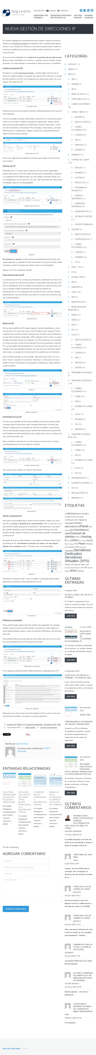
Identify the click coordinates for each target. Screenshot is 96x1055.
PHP (73, 330)
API (73, 89)
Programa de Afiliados (82, 372)
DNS (76, 140)
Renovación (82, 547)
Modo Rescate (78, 302)
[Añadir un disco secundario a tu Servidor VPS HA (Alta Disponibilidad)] (55, 780)
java (69, 540)
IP (24, 724)
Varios (71, 69)
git (80, 537)
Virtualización (78, 493)
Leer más (71, 616)
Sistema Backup (78, 478)
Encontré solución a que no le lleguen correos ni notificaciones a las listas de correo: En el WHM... (78, 903)
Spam (83, 564)
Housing (89, 15)
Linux (74, 292)
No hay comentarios (48, 727)
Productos (80, 182)
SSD (82, 568)
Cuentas (78, 135)
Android (75, 84)
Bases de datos (78, 94)
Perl (73, 325)
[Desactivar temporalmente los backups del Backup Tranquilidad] (9, 780)
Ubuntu (67, 571)
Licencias (88, 18)
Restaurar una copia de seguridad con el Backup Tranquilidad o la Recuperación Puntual (25, 802)
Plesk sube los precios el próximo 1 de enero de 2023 (78, 676)
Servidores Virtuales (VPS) (77, 559)
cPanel (78, 396)
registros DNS (73, 547)
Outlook (71, 544)
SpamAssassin (75, 567)
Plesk (74, 335)
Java (73, 282)
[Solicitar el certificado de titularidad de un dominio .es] (71, 632)
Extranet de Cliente (20, 44)
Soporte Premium (83, 224)
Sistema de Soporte (83, 216)
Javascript (76, 287)
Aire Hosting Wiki (11, 1048)
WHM (73, 570)
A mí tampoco (70, 1023)
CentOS (67, 517)
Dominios (38, 18)
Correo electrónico (81, 104)
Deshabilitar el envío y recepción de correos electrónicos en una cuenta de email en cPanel (79, 821)
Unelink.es (64, 11)
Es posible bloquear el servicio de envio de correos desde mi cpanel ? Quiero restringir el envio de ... (79, 842)
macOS (84, 540)
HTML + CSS (76, 267)
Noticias (72, 64)
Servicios (79, 145)
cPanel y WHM (78, 112)
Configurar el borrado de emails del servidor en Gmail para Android (82, 1007)
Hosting (78, 15)
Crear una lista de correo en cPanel (82, 887)
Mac (73, 297)
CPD (90, 527)
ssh (85, 567)
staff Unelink (30, 727)
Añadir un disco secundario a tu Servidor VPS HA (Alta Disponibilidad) (56, 798)
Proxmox (79, 419)
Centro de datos (77, 517)
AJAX (73, 79)
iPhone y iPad (77, 277)
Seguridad (69, 551)
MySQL (74, 315)
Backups (78, 18)
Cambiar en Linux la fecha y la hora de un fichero (82, 947)
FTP (76, 262)
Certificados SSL (58, 18)
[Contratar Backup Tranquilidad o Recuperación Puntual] (40, 780)
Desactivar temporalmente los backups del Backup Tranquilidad (10, 797)
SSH (76, 424)
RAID (66, 547)
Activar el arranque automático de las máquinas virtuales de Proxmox (83, 977)
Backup (71, 513)
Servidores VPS (41, 15)
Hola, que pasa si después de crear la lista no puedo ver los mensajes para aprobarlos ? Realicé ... (79, 932)
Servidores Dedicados (60, 15)
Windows (79, 429)
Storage (90, 567)
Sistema (78, 150)
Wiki (59, 724)
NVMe (66, 544)
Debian (67, 530)
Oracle (75, 320)
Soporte (53, 11)
